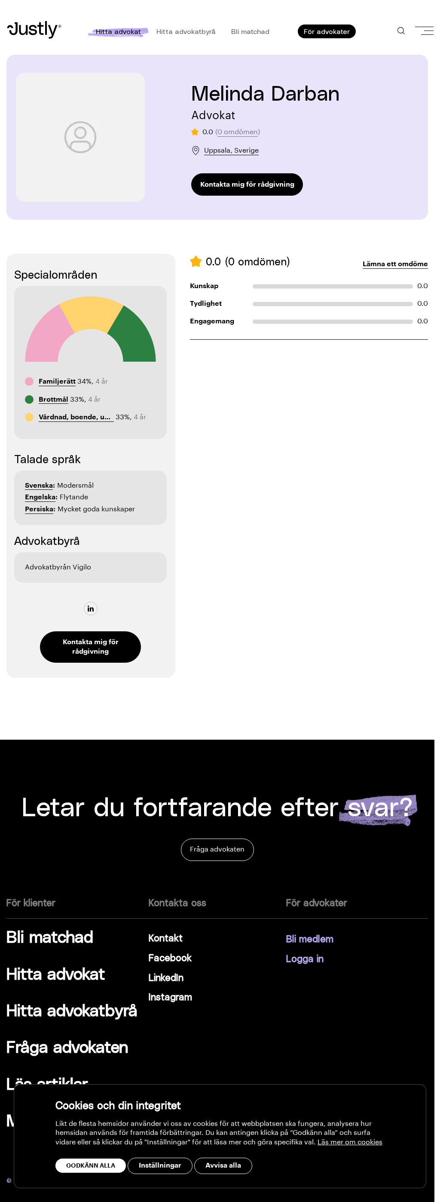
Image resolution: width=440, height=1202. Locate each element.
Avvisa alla (223, 1165)
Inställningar (160, 1165)
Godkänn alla (90, 1165)
